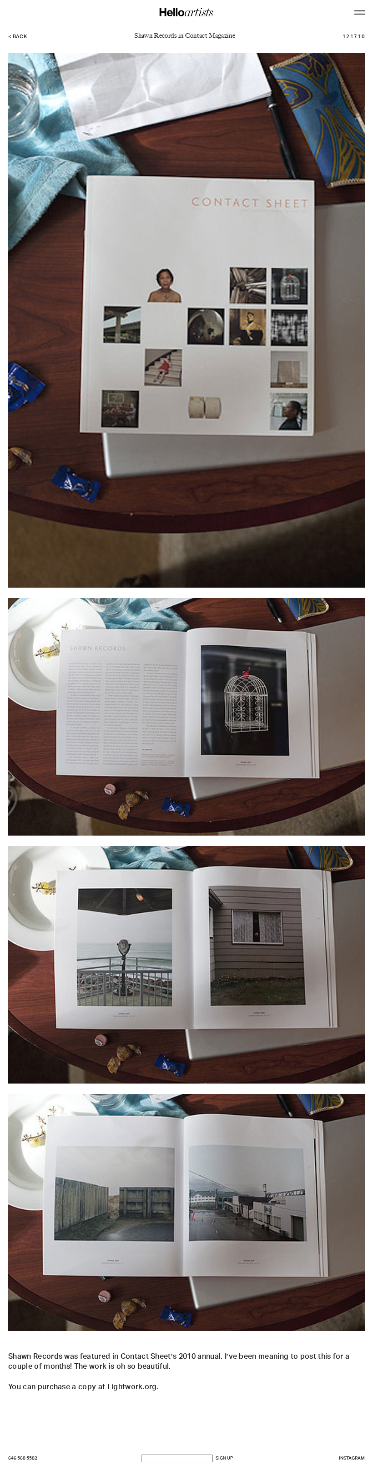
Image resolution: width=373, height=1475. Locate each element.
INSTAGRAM (352, 1458)
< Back (17, 37)
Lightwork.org (132, 1387)
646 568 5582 (22, 1458)
